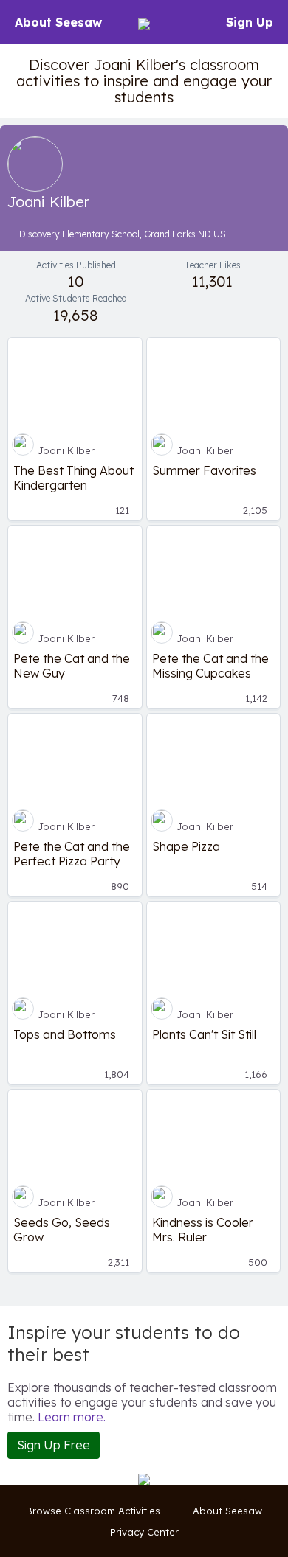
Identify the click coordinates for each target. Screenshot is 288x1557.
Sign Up (249, 22)
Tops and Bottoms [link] (64, 1034)
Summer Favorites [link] (204, 470)
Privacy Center (144, 1532)
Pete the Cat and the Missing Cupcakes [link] (210, 665)
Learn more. (72, 1417)
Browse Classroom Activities (93, 1510)
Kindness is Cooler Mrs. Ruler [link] (202, 1229)
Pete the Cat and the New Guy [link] (71, 665)
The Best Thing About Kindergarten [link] (73, 477)
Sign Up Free (53, 1445)
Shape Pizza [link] (186, 846)
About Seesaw (58, 22)
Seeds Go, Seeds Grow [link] (61, 1229)
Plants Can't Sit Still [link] (204, 1034)
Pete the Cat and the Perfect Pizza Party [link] (71, 853)
